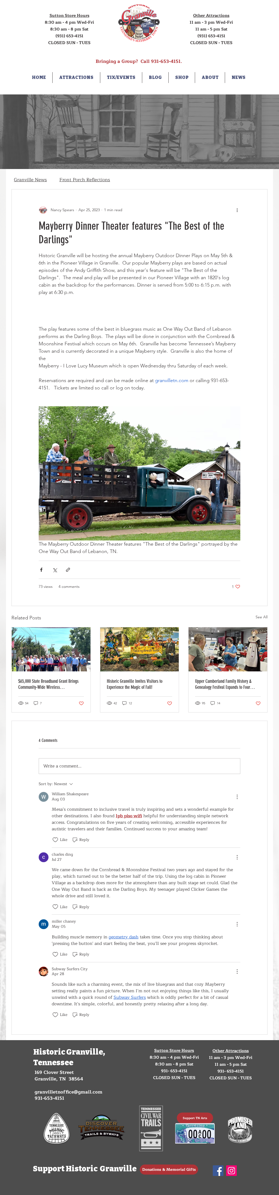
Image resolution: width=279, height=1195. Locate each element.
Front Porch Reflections (84, 180)
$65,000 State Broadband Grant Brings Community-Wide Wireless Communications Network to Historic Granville (48, 684)
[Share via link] (68, 569)
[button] (76, 77)
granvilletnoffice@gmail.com (68, 1092)
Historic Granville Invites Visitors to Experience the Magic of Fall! (134, 684)
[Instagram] (231, 1170)
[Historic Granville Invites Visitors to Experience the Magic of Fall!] (139, 649)
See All (262, 617)
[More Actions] (237, 797)
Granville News (30, 180)
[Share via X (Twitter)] (54, 569)
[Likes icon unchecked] (55, 840)
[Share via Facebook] (41, 569)
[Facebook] (218, 1170)
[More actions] (237, 210)
